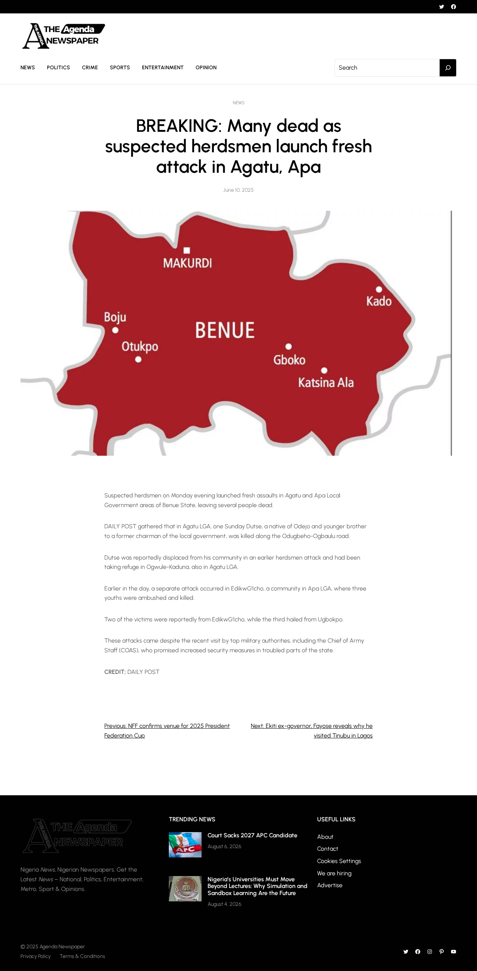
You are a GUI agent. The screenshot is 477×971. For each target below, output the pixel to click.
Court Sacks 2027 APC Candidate (252, 835)
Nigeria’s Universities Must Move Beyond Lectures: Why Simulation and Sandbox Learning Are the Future (257, 886)
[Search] (448, 68)
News (238, 102)
